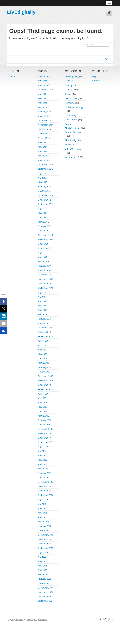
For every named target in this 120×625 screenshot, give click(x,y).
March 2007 (43, 468)
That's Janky (70, 140)
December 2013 (45, 164)
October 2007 (44, 437)
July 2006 (42, 504)
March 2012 (43, 221)
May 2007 (42, 459)
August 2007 (44, 446)
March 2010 (43, 314)
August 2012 (44, 208)
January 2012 (44, 230)
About (13, 76)
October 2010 (44, 283)
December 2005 (45, 534)
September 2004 (45, 600)
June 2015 (42, 94)
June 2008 (42, 402)
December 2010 (45, 274)
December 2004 (45, 587)
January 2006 (44, 530)
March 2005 (43, 574)
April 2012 (42, 217)
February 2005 (44, 578)
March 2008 (43, 415)
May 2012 (42, 212)
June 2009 (42, 349)
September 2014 (45, 133)
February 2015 (44, 111)
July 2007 (42, 451)
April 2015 (42, 102)
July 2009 (42, 345)
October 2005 (44, 543)
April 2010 (42, 310)
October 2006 (44, 490)
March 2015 (43, 107)
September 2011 (45, 248)
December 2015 (45, 89)
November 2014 (45, 124)
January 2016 (44, 85)
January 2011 (44, 270)
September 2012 (45, 204)
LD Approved (71, 98)
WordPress (97, 80)
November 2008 (45, 380)
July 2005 (42, 556)
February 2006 (44, 526)
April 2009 (42, 358)
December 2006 (45, 481)
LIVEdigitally (21, 12)
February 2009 (44, 367)
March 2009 (43, 362)
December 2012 (45, 195)
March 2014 (43, 155)
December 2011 (45, 235)
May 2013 (42, 182)
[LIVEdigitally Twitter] (109, 13)
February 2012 (44, 226)
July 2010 (42, 296)
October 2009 (44, 332)
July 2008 (42, 398)
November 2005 (45, 539)
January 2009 (44, 371)
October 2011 (44, 243)
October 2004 (44, 596)
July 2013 (42, 177)
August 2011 (44, 252)
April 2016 (42, 80)
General (68, 89)
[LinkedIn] (3, 316)
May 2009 (42, 354)
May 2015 (42, 98)
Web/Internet (71, 157)
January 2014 (44, 160)
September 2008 (45, 389)
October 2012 (44, 199)
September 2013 (45, 168)
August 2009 (44, 340)
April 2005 (42, 570)
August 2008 (44, 393)
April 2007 (42, 464)
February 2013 (44, 186)
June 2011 (42, 257)
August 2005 (44, 552)
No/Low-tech (71, 119)
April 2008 (42, 411)
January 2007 (44, 477)
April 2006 (42, 517)
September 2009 (45, 336)
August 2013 (44, 173)
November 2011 (45, 239)
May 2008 (42, 406)
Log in (95, 76)
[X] (3, 308)
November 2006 (45, 486)
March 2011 (43, 261)
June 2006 (42, 508)
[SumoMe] (3, 330)
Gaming (68, 85)
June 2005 (42, 561)
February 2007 (44, 473)
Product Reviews (73, 132)
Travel (68, 144)
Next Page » (105, 59)
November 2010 (45, 279)
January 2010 (44, 323)
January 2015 (44, 116)
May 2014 (42, 146)
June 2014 (42, 142)
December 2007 (45, 429)
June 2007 (42, 455)
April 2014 (42, 151)
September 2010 (45, 288)
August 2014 (44, 138)
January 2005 (44, 583)
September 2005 (45, 548)
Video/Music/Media (74, 149)
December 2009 (45, 327)
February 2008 (44, 420)
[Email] (3, 323)
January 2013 (44, 190)
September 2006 (45, 495)
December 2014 (45, 120)
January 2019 (44, 76)
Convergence (71, 76)
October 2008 (44, 384)
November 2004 (45, 592)
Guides (68, 94)
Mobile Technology (74, 107)
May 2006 (42, 512)
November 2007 (45, 433)
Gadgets (69, 80)
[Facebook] (3, 301)
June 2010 (42, 301)
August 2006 (44, 499)
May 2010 (42, 305)
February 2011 (44, 265)
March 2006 (43, 521)
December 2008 (45, 376)
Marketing (69, 102)
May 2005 (42, 565)
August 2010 (44, 292)
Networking (70, 115)
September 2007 (45, 442)
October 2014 (44, 129)
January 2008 (44, 424)
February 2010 (44, 318)
